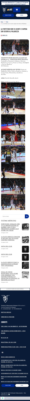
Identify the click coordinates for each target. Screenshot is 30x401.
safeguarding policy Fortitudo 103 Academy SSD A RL (14, 373)
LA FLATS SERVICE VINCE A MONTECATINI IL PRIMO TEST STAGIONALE (10, 264)
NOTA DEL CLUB (6, 246)
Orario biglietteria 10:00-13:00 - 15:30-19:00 (13, 347)
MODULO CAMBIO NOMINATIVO (8, 357)
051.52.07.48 (4, 337)
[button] (2, 352)
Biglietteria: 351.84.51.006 (8, 342)
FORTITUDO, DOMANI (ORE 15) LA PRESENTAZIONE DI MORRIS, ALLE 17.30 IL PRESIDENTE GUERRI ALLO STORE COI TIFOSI (10, 227)
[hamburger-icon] (26, 10)
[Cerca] (27, 216)
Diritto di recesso (6, 312)
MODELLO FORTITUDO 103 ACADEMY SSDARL (11, 370)
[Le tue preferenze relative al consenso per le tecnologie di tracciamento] (2, 398)
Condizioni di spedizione (7, 317)
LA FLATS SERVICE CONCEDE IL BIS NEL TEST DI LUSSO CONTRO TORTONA (10, 238)
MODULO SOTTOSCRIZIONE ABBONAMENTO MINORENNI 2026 (14, 381)
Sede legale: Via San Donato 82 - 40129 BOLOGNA (14, 326)
